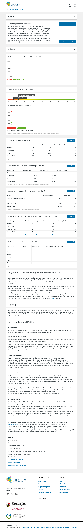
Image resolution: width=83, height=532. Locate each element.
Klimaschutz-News (64, 489)
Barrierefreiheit (57, 527)
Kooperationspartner (44, 487)
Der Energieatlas (43, 477)
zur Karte (70, 140)
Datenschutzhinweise (44, 527)
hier (45, 297)
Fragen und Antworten (45, 492)
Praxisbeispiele (63, 492)
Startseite (26, 527)
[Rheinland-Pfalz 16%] (13, 99)
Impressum (66, 527)
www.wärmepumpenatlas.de (45, 235)
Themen (61, 477)
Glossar (40, 489)
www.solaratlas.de (31, 235)
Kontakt (33, 527)
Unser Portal (42, 481)
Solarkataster (63, 487)
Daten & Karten (63, 484)
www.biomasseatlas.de (18, 235)
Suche (60, 481)
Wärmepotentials (13, 424)
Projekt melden (42, 484)
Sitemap (74, 527)
